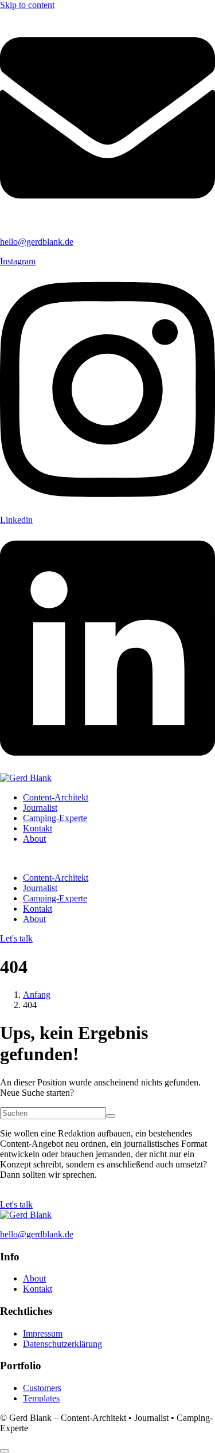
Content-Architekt (55, 797)
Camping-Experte (55, 818)
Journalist (40, 808)
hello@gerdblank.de (36, 242)
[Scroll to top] (4, 1450)
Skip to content (27, 5)
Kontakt (37, 828)
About (34, 838)
